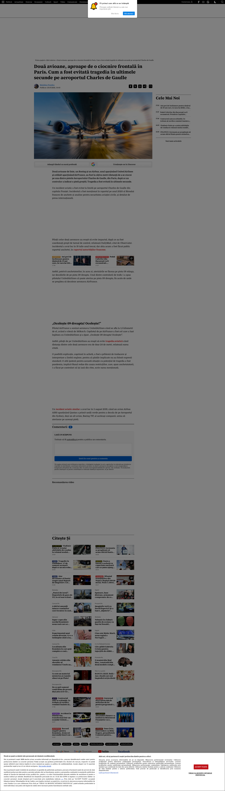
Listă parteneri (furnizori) (108, 773)
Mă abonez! (128, 13)
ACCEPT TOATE (201, 767)
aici (62, 779)
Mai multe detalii (45, 766)
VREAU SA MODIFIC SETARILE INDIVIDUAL (200, 774)
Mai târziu (115, 13)
